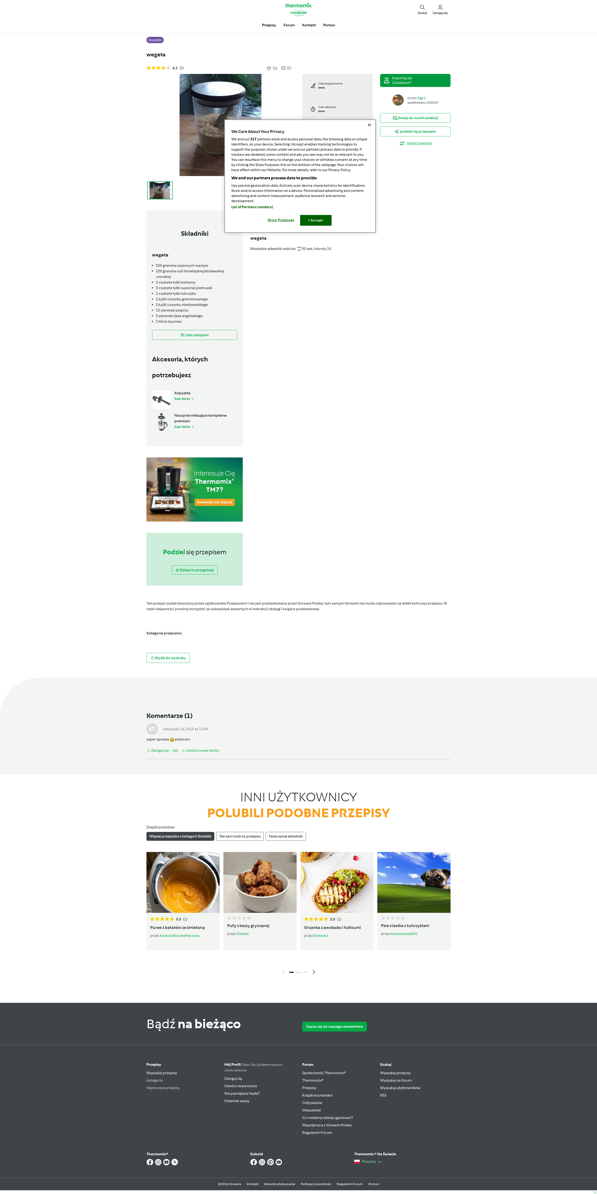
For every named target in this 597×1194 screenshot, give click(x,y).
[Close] (369, 125)
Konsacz (321, 935)
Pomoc (373, 1184)
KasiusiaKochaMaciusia (180, 935)
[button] (422, 9)
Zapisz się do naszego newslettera (334, 1026)
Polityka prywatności (316, 1184)
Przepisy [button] (269, 25)
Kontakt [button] (309, 25)
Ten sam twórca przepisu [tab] (240, 836)
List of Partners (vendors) (252, 207)
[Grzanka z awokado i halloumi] (337, 882)
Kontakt (252, 1184)
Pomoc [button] (329, 25)
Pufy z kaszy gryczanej (248, 925)
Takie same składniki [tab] (286, 836)
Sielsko (243, 933)
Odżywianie (312, 1103)
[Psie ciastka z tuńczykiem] (414, 882)
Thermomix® (313, 1080)
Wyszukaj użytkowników (400, 1088)
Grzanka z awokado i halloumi (332, 927)
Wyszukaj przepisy (161, 1073)
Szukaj (385, 1064)
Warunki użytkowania (279, 1184)
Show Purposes (281, 220)
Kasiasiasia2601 (404, 933)
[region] (300, 176)
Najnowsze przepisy (163, 1088)
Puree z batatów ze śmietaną (177, 927)
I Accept (316, 220)
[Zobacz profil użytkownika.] (398, 99)
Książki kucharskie (317, 1095)
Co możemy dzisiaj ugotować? (327, 1117)
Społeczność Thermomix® (324, 1073)
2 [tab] (298, 972)
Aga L (421, 98)
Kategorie (154, 1080)
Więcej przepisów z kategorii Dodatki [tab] (180, 836)
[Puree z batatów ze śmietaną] (183, 882)
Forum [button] (289, 25)
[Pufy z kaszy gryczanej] (260, 882)
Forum (307, 1064)
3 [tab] (305, 972)
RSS (383, 1095)
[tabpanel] (298, 914)
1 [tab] (291, 972)
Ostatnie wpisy (236, 1101)
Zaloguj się (233, 1078)
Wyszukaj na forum (396, 1080)
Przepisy (153, 1064)
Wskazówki (311, 1110)
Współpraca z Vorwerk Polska (327, 1125)
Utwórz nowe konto (240, 1086)
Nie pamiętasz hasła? (242, 1093)
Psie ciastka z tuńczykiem (405, 925)
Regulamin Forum (317, 1132)
